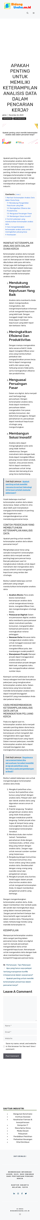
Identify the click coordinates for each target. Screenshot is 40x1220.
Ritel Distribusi (22, 1142)
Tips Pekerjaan (19, 118)
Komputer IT (22, 1125)
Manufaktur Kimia (23, 1128)
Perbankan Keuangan (23, 1139)
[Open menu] (20, 1214)
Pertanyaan (7, 118)
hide (17, 194)
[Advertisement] (20, 39)
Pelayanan (22, 1134)
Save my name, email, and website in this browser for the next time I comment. (21, 1046)
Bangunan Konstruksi (22, 1114)
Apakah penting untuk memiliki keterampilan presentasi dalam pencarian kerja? (18, 981)
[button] (27, 13)
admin (4, 115)
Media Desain (23, 1131)
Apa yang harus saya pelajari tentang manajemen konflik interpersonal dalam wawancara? (18, 971)
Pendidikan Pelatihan (23, 1136)
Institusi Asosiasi (22, 1117)
